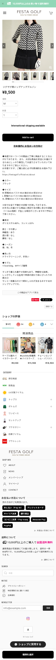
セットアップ (15, 420)
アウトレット (15, 441)
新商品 (12, 385)
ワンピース (14, 413)
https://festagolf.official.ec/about (18, 174)
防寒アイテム (15, 434)
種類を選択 (28, 654)
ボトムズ (13, 406)
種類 (4, 99)
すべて (8, 324)
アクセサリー (15, 427)
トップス (13, 399)
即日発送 (13, 378)
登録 (48, 608)
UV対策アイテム (16, 392)
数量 (4, 111)
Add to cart (28, 137)
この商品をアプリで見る (27, 293)
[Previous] (3, 45)
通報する (49, 307)
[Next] (52, 45)
